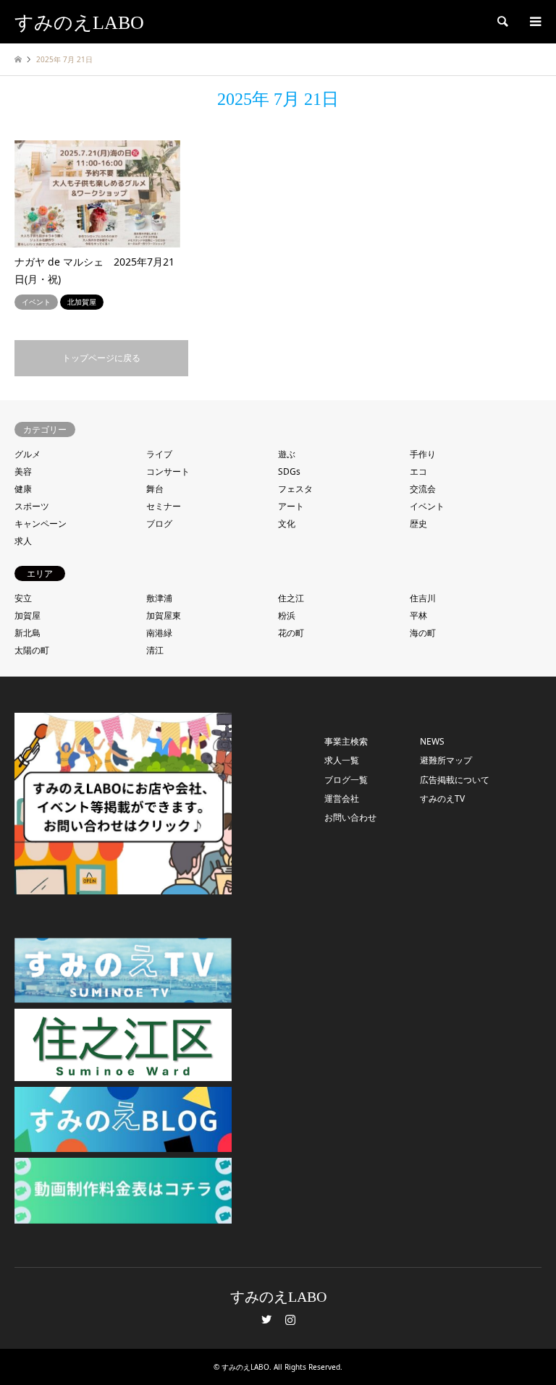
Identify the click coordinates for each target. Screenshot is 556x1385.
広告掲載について (454, 780)
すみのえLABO (278, 1297)
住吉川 (423, 598)
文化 (286, 523)
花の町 (291, 633)
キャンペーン (40, 523)
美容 (23, 471)
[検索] (501, 21)
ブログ (159, 523)
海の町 (423, 633)
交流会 (423, 489)
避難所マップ (446, 760)
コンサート (168, 471)
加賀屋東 (163, 615)
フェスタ (295, 489)
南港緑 (159, 633)
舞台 (155, 489)
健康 (23, 489)
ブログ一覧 (346, 780)
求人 (23, 541)
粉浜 (286, 615)
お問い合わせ (350, 817)
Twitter (266, 1319)
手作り (423, 454)
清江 (155, 650)
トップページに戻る (101, 358)
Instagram (290, 1319)
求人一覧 (341, 760)
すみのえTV (442, 798)
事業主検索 (346, 741)
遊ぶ (286, 454)
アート (291, 506)
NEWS (432, 741)
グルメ (27, 454)
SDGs (289, 471)
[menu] (534, 21)
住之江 (291, 598)
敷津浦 (159, 598)
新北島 (27, 633)
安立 (23, 598)
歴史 (418, 523)
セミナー (163, 506)
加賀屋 (27, 615)
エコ (418, 471)
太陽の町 (31, 650)
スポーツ (31, 506)
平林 (418, 615)
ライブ (159, 454)
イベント (427, 506)
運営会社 (341, 798)
